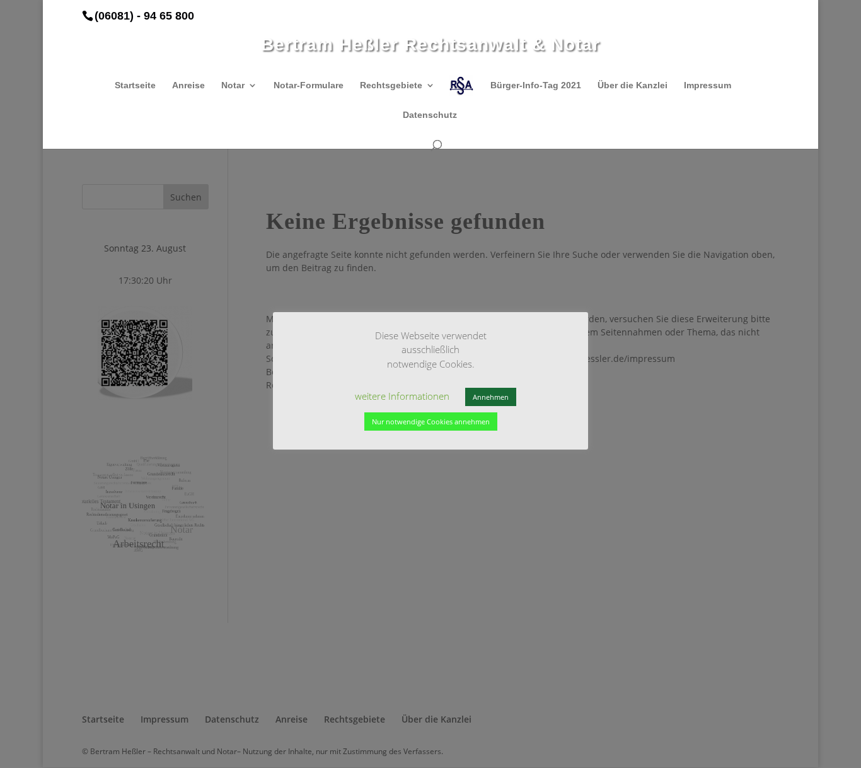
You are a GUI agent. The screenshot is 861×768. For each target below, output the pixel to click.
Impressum (707, 85)
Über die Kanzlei (632, 85)
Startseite (135, 85)
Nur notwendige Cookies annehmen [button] (431, 421)
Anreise (188, 85)
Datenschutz (430, 115)
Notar (233, 85)
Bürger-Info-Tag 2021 (535, 85)
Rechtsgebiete (391, 85)
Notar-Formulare (309, 85)
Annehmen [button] (491, 397)
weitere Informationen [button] (402, 396)
